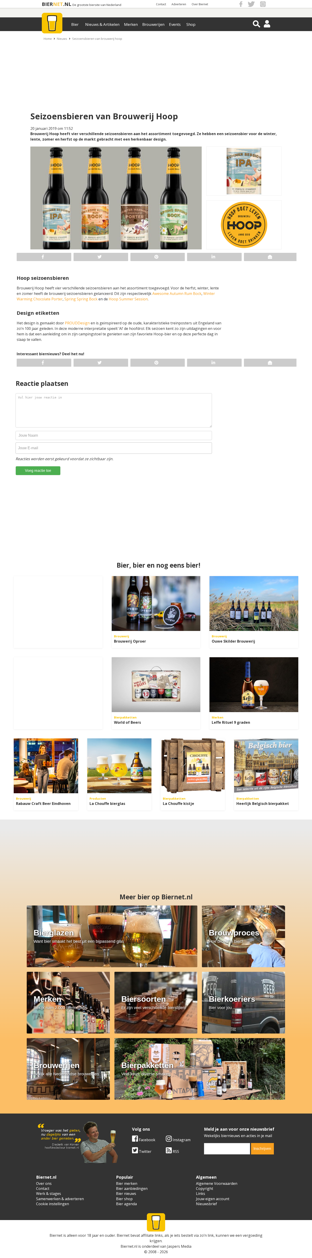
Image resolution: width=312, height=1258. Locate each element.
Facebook (146, 1139)
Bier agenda (126, 1203)
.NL (67, 4)
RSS (175, 1151)
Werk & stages (48, 1193)
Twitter (144, 1151)
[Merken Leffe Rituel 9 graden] (253, 684)
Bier (75, 24)
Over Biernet (200, 4)
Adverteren (179, 4)
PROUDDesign (78, 323)
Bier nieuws (126, 1193)
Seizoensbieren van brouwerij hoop (97, 39)
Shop (191, 24)
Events (175, 24)
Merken (131, 24)
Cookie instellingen (52, 1203)
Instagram (181, 1139)
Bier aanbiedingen (132, 1188)
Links (200, 1193)
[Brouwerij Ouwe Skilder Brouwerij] (253, 603)
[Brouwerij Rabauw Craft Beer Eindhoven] (46, 765)
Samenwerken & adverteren (60, 1198)
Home (48, 39)
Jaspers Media (179, 1246)
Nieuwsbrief (206, 1203)
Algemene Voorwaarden (216, 1183)
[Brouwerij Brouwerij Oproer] (156, 603)
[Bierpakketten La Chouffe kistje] (193, 765)
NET (58, 4)
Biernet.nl (129, 1246)
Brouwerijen (153, 24)
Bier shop (124, 1198)
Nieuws (62, 39)
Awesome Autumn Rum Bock (176, 293)
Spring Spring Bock (81, 299)
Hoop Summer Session (128, 299)
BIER (47, 4)
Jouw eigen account (212, 1198)
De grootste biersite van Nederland (96, 5)
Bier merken (126, 1183)
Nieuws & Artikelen (102, 24)
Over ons (44, 1183)
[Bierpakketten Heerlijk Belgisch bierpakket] (266, 765)
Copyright (204, 1188)
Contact (161, 4)
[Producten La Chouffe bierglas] (119, 765)
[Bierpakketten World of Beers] (156, 684)
